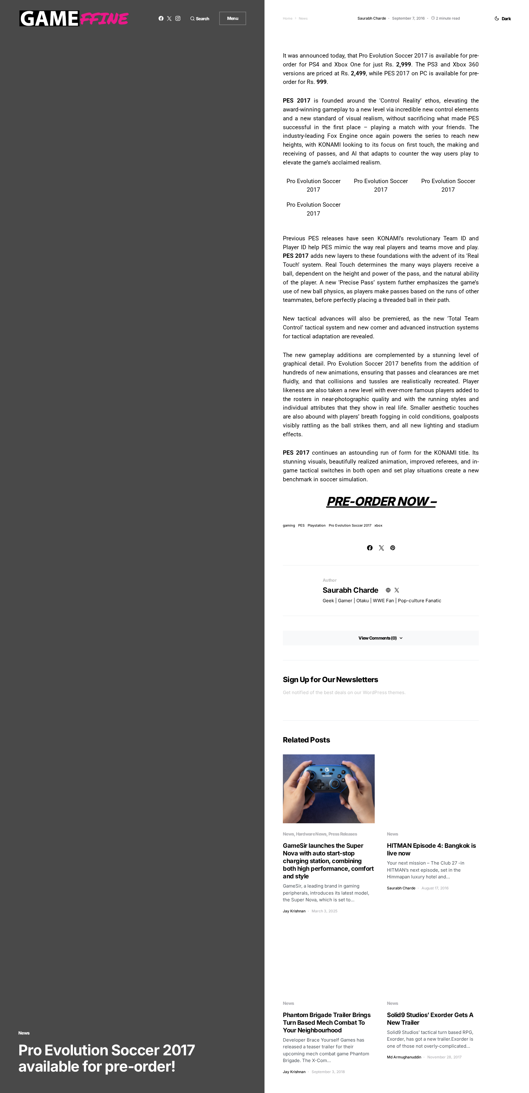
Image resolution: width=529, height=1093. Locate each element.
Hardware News (311, 833)
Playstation (317, 525)
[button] (199, 18)
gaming (289, 525)
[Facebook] (161, 18)
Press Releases (342, 833)
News (23, 1032)
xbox (378, 525)
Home (287, 18)
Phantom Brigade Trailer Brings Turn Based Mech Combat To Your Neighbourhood (326, 1022)
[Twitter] (169, 18)
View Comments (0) (377, 637)
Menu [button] (232, 18)
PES (301, 525)
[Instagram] (177, 18)
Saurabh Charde (350, 590)
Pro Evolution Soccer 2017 (350, 525)
